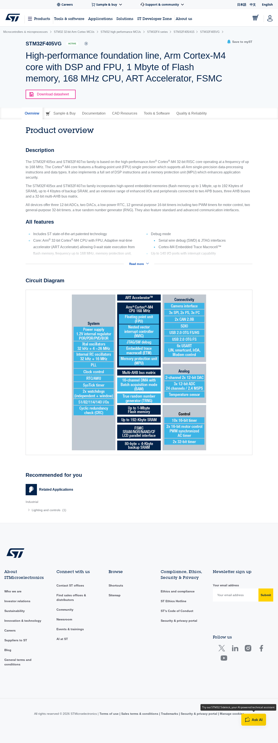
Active (72, 43)
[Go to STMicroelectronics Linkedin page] (235, 649)
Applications (100, 18)
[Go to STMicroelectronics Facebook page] (261, 649)
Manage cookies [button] (231, 713)
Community (64, 609)
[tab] (32, 113)
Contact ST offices (70, 585)
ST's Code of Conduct (177, 611)
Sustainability (14, 611)
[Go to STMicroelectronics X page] (223, 649)
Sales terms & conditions (139, 713)
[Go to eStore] (256, 17)
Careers (10, 630)
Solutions (124, 18)
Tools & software (69, 18)
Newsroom (64, 619)
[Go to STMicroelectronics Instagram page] (248, 649)
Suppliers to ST (15, 640)
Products (42, 18)
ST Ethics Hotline (173, 601)
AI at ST (62, 639)
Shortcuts (116, 585)
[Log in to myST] (270, 17)
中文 (253, 4)
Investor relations (17, 601)
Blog (7, 650)
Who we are (13, 591)
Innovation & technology (22, 620)
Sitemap (115, 595)
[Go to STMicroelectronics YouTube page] (224, 659)
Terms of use (109, 713)
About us (184, 18)
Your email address (226, 585)
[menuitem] (80, 510)
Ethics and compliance (178, 591)
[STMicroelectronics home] (12, 18)
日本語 (241, 4)
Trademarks (169, 713)
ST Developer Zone (154, 18)
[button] (239, 42)
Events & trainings (70, 629)
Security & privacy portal (179, 620)
